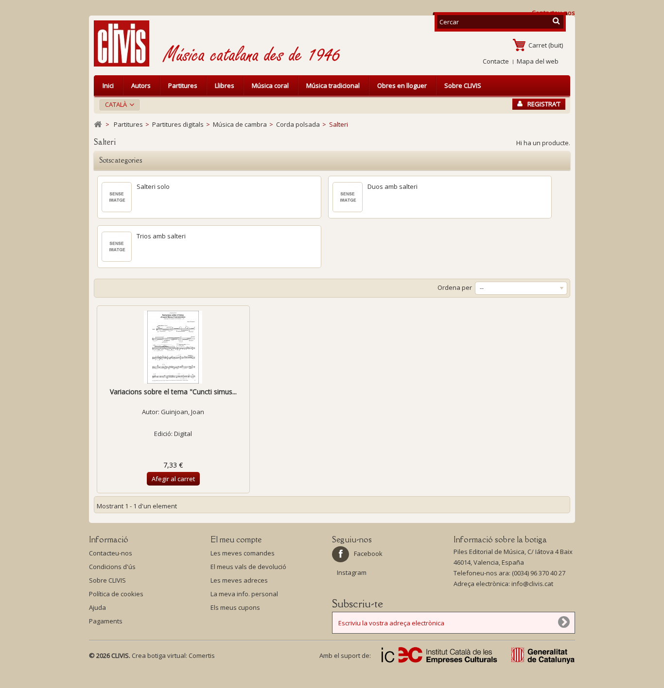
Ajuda (97, 607)
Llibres (224, 85)
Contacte (496, 61)
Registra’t (543, 104)
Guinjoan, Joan (182, 411)
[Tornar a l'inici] (98, 124)
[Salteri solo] (117, 197)
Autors (141, 85)
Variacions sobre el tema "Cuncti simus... (173, 391)
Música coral (270, 85)
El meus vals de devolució (248, 566)
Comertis (202, 655)
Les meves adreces (239, 580)
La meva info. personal (244, 593)
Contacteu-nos (110, 553)
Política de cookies (116, 593)
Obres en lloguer (402, 85)
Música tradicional (333, 85)
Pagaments (105, 621)
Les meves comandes (242, 553)
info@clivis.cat (532, 583)
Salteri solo (153, 186)
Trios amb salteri (161, 236)
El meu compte (236, 539)
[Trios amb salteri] (117, 247)
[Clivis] (125, 43)
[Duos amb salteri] (347, 197)
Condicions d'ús (112, 566)
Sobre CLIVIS (462, 85)
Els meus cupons (235, 607)
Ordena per (454, 287)
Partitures (182, 85)
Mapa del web (538, 61)
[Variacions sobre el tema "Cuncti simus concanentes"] (173, 347)
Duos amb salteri (392, 186)
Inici (108, 85)
